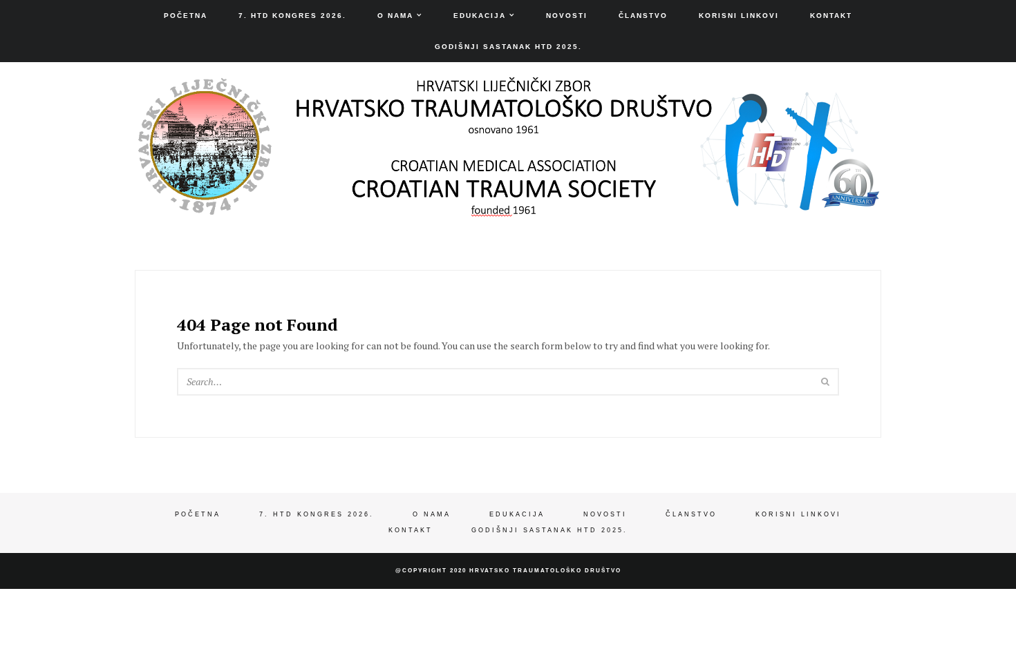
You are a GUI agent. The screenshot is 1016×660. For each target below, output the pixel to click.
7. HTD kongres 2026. (292, 15)
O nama (395, 15)
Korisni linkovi (739, 15)
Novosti (566, 15)
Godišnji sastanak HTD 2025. (508, 46)
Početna (185, 15)
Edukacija (479, 15)
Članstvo (643, 15)
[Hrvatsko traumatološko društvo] (508, 206)
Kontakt (831, 15)
